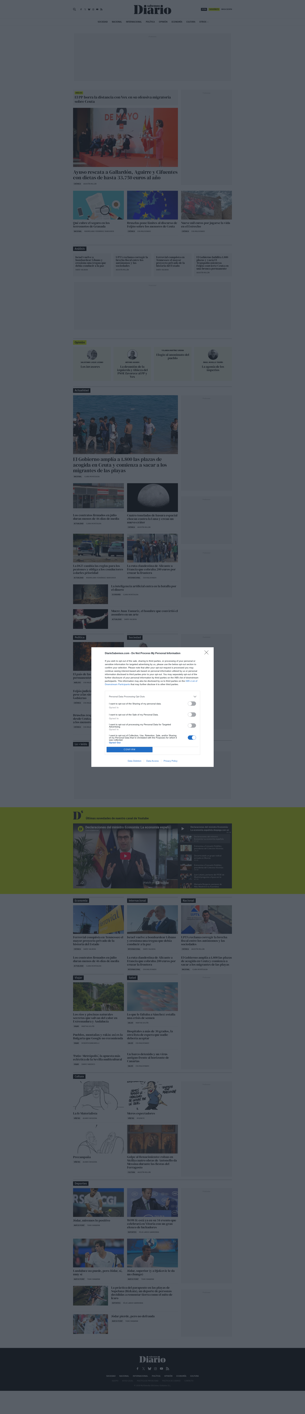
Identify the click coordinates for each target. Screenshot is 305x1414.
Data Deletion (134, 761)
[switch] (192, 703)
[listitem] (152, 696)
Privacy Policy (170, 761)
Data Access (152, 761)
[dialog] (152, 707)
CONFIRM (130, 749)
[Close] (207, 653)
